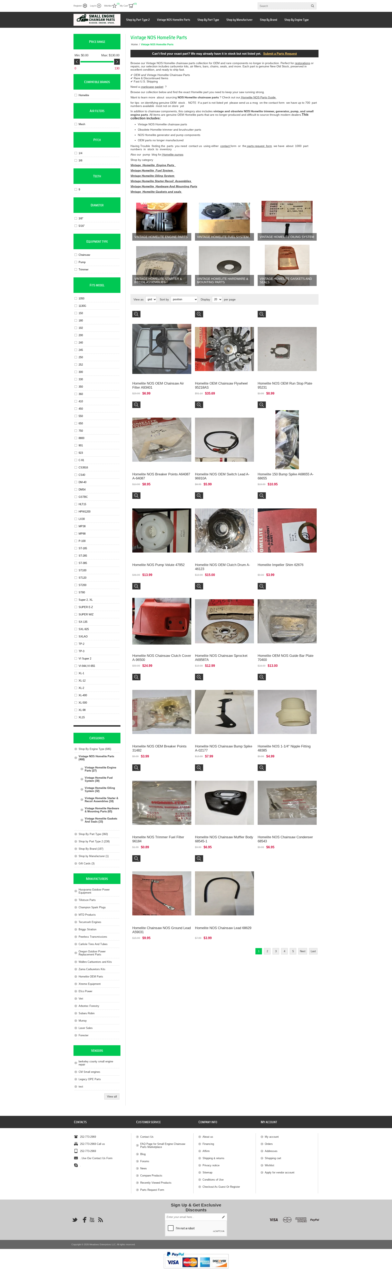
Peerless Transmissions (93, 936)
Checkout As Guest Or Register (221, 1186)
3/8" (81, 218)
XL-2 (81, 687)
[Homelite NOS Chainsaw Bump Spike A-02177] (224, 703)
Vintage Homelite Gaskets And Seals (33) (101, 820)
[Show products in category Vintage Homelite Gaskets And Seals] (287, 265)
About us (208, 1136)
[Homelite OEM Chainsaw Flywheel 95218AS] (224, 340)
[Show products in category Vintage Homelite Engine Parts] (161, 220)
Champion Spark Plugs (92, 907)
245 (81, 349)
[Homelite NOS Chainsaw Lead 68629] (224, 884)
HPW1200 (84, 511)
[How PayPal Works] (196, 1270)
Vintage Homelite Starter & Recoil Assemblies (158, 280)
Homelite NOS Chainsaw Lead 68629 (223, 928)
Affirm (206, 1151)
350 (81, 386)
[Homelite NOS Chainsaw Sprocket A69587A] (224, 612)
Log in (93, 5)
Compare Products (151, 1175)
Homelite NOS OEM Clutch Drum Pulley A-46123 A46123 (224, 498)
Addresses (271, 1151)
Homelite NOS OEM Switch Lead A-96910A (222, 476)
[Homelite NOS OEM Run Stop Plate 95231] (287, 340)
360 (81, 394)
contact (225, 146)
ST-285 (83, 555)
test (81, 1086)
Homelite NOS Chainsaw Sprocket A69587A (221, 658)
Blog (143, 1154)
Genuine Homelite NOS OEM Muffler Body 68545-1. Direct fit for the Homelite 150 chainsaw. (224, 770)
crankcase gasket (152, 86)
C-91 (81, 460)
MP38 (82, 526)
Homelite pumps (172, 154)
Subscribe (223, 1217)
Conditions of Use (213, 1179)
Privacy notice (211, 1165)
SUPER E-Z (86, 607)
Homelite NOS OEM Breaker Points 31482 (159, 748)
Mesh (82, 124)
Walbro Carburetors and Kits (95, 961)
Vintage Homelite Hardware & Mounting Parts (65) (102, 810)
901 (81, 445)
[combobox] (283, 6)
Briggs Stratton (87, 929)
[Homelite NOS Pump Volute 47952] (162, 522)
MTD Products (87, 914)
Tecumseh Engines (90, 922)
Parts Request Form (152, 1189)
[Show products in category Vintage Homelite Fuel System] (224, 220)
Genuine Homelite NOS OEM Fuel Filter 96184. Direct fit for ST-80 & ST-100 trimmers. (161, 770)
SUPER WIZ (86, 614)
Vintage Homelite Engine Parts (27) (100, 769)
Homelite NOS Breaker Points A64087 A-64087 (161, 476)
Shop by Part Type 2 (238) (94, 841)
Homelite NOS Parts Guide (258, 97)
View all (112, 1096)
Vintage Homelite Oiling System (152, 175)
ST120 (82, 577)
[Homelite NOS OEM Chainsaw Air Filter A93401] (162, 340)
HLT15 (82, 504)
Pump (82, 262)
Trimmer (83, 269)
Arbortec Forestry (89, 1005)
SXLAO (83, 636)
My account (272, 1136)
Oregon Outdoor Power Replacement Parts (92, 953)
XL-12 (82, 680)
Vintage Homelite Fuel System (223, 237)
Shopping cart (273, 1158)
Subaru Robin (87, 1013)
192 (81, 327)
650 (81, 423)
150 (81, 313)
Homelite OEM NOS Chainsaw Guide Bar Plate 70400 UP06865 (286, 588)
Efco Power (85, 991)
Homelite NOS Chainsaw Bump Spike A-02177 (223, 748)
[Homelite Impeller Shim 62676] (287, 522)
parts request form (259, 146)
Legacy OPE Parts (90, 1079)
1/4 (80, 153)
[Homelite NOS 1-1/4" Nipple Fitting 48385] (287, 703)
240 (81, 342)
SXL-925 (84, 629)
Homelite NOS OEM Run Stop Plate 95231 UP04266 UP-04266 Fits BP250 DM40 (283, 316)
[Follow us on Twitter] (74, 1219)
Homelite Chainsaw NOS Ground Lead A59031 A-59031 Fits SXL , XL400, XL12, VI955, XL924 (161, 861)
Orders (269, 1143)
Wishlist (269, 1165)
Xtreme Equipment (90, 983)
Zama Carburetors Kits (92, 969)
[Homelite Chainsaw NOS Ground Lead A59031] (162, 884)
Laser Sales (86, 1028)
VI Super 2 (85, 658)
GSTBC (83, 496)
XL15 (82, 717)
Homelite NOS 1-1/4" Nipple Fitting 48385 (284, 748)
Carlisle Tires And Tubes (93, 944)
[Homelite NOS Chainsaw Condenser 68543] (287, 794)
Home (134, 44)
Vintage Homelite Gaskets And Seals (286, 280)
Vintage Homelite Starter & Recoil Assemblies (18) (101, 800)
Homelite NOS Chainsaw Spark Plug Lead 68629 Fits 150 (220, 861)
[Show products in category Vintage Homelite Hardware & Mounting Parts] (224, 265)
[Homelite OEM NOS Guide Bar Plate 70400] (287, 612)
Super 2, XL (86, 599)
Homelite (84, 95)
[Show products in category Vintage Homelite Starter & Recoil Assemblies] (161, 265)
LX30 (82, 518)
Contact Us (147, 1136)
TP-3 (81, 651)
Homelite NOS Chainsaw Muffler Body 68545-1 (224, 839)
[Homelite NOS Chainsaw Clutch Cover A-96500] (162, 612)
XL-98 (82, 710)
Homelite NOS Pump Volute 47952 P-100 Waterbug (157, 498)
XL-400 (83, 695)
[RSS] (100, 1219)
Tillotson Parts (87, 900)
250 (81, 357)
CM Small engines (89, 1071)
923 (81, 452)
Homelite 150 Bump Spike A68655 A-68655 (286, 476)
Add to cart (166, 364)
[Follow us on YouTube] (92, 1219)
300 (81, 372)
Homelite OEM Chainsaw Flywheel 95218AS (221, 385)
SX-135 (83, 621)
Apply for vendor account (279, 1172)
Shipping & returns (213, 1158)
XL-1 (81, 673)
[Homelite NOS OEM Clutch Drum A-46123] (224, 522)
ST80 (82, 592)
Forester (83, 1035)
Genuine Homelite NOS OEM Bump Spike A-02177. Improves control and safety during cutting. (221, 681)
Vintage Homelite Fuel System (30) (99, 779)
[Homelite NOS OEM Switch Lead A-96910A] (224, 431)
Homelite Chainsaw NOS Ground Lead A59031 (161, 930)
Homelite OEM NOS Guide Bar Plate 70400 (285, 658)
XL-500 (83, 702)
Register (78, 5)
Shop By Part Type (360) (93, 834)
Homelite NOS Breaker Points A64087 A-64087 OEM (161, 407)
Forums (144, 1161)
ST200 (82, 585)
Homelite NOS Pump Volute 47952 (158, 565)
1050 (81, 298)
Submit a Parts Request (280, 53)
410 (81, 401)
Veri (81, 998)
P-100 (82, 541)
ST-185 (83, 548)
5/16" (82, 225)
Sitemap (207, 1172)
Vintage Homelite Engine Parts (153, 165)
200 (81, 335)
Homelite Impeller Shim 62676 (280, 565)
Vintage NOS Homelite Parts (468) (96, 758)
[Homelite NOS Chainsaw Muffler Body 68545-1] (224, 794)
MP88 (82, 533)
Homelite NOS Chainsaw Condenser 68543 (285, 839)
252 (81, 364)
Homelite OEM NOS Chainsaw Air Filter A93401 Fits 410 (161, 316)
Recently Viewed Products (156, 1182)
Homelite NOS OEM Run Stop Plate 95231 (285, 385)
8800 (81, 438)
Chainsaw (84, 254)
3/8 (80, 160)
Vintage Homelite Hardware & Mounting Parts (222, 280)
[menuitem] (164, 1136)
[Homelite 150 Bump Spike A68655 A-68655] (287, 431)
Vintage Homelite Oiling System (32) (100, 789)
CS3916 (83, 467)
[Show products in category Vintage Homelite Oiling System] (287, 220)
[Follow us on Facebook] (83, 1219)
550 (81, 416)
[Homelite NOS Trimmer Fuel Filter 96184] (162, 794)
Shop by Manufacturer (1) (94, 856)
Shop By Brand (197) (91, 848)
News (143, 1168)
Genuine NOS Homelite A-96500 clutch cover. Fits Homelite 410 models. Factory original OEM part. (161, 590)
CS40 (82, 474)
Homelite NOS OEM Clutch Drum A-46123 (222, 567)
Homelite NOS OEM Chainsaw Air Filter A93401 (158, 385)
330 (81, 379)
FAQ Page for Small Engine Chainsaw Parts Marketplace (162, 1145)
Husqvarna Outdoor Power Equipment (94, 891)
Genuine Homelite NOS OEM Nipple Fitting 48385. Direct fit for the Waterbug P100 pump (285, 679)
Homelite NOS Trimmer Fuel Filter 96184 (158, 839)
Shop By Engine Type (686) (95, 749)
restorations (302, 63)
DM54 (82, 489)
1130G (82, 305)
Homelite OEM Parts (91, 976)
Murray (83, 1020)
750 (81, 430)
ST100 (82, 570)
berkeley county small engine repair (96, 1063)
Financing (208, 1143)
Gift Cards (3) (87, 863)
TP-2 (81, 643)
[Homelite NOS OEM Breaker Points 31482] (162, 703)
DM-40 (82, 482)
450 (81, 408)
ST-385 (83, 563)
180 (81, 320)
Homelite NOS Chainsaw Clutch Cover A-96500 (161, 658)
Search (312, 6)
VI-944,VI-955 (87, 665)
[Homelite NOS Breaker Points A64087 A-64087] (162, 431)
